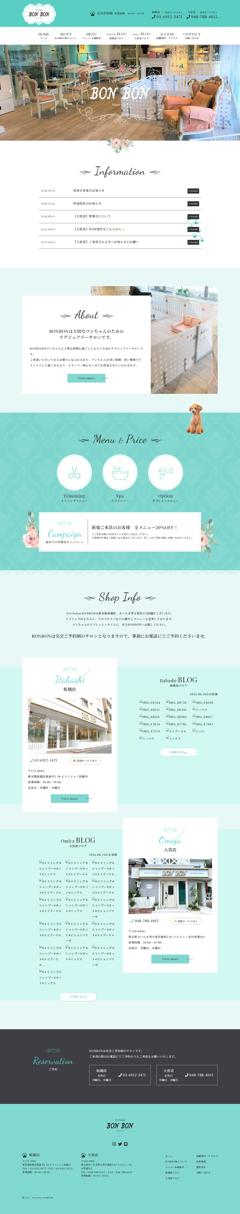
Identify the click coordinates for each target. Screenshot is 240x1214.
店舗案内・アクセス (167, 36)
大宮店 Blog (78, 997)
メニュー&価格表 (91, 36)
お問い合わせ (192, 36)
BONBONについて (65, 36)
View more (86, 378)
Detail (194, 190)
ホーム (44, 36)
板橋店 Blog (178, 752)
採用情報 (201, 1161)
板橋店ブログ (116, 36)
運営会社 (201, 1167)
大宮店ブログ (141, 36)
